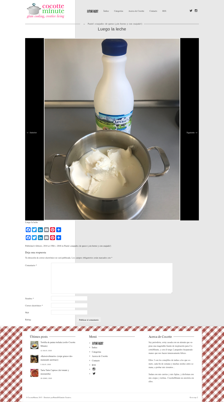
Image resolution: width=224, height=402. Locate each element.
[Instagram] (196, 11)
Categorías (118, 10)
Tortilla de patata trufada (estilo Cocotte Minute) (58, 344)
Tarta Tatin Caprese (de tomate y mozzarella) (55, 372)
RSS (164, 10)
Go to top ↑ (194, 397)
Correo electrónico (34, 305)
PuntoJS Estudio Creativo (62, 397)
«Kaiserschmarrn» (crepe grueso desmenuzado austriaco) (57, 358)
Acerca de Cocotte (136, 10)
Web (27, 312)
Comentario (31, 265)
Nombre (29, 298)
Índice (106, 10)
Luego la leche (112, 29)
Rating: (28, 319)
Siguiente (192, 132)
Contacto (153, 10)
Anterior (32, 132)
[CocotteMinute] (52, 10)
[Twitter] (191, 11)
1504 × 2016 (55, 245)
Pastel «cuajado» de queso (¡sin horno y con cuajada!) (87, 245)
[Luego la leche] (112, 128)
